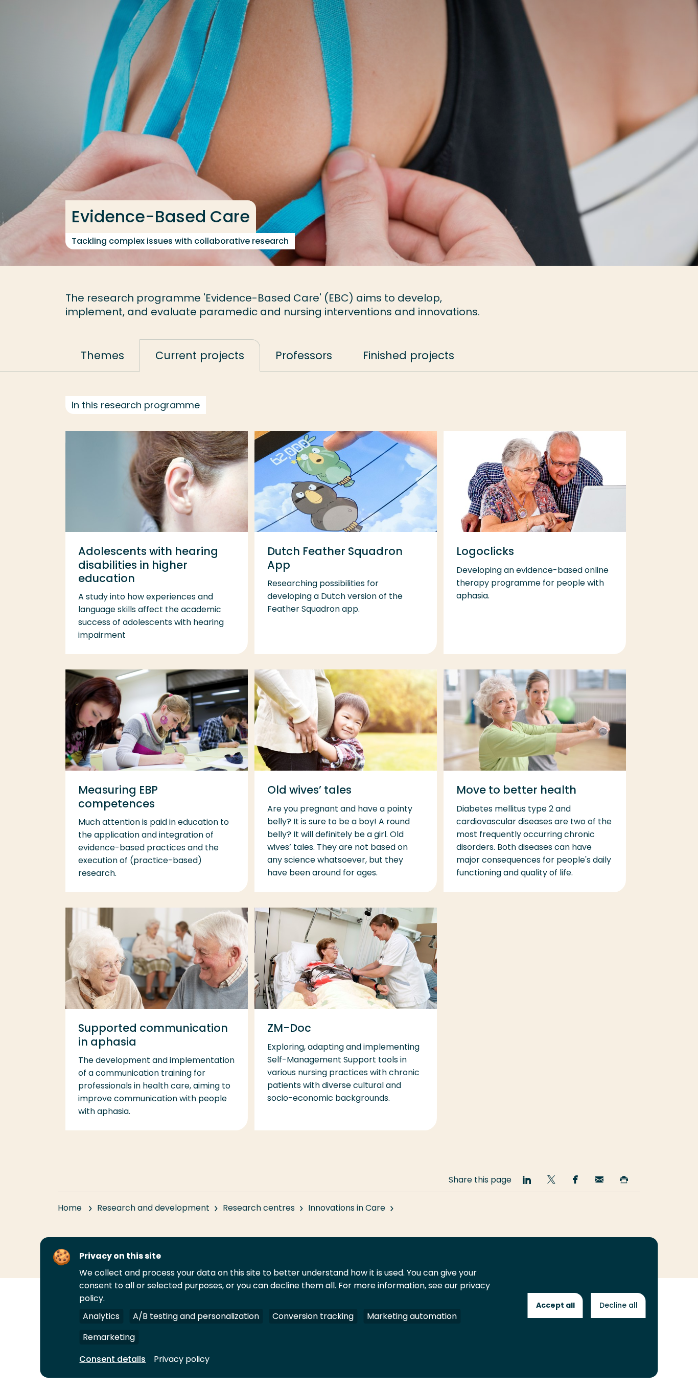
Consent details (112, 1359)
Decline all (618, 1305)
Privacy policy (182, 1359)
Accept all (555, 1305)
